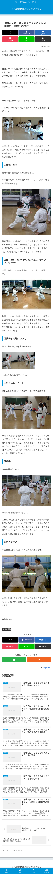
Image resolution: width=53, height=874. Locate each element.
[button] (43, 39)
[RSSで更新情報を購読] (39, 659)
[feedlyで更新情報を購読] (14, 659)
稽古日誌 (8, 629)
